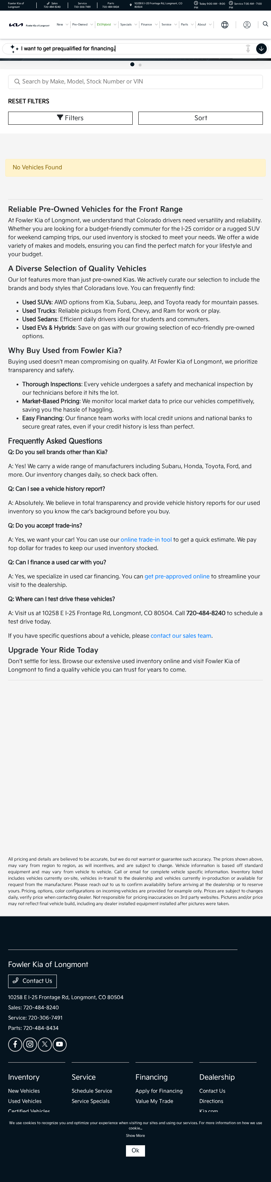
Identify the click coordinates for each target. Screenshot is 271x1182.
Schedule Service (92, 1091)
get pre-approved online (177, 576)
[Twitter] (45, 1045)
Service (84, 1077)
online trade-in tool (146, 540)
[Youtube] (60, 1045)
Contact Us (36, 981)
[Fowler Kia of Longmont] (29, 24)
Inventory (24, 1077)
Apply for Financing (159, 1091)
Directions (211, 1101)
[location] (131, 5)
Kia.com (208, 1112)
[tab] (132, 64)
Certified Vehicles (29, 1112)
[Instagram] (30, 1045)
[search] (265, 24)
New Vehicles (24, 1091)
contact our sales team (181, 636)
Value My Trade (154, 1101)
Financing (152, 1077)
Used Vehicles (25, 1101)
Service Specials (91, 1101)
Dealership (217, 1077)
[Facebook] (15, 1045)
